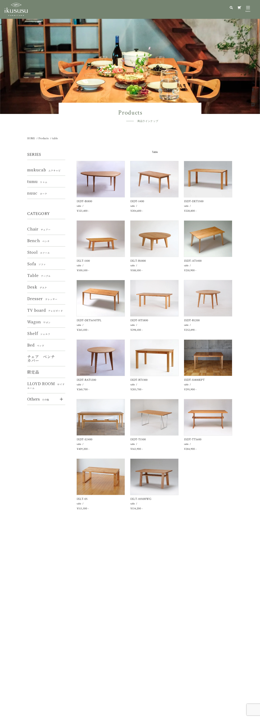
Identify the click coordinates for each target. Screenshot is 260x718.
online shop (253, 51)
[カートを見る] (239, 7)
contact (253, 74)
